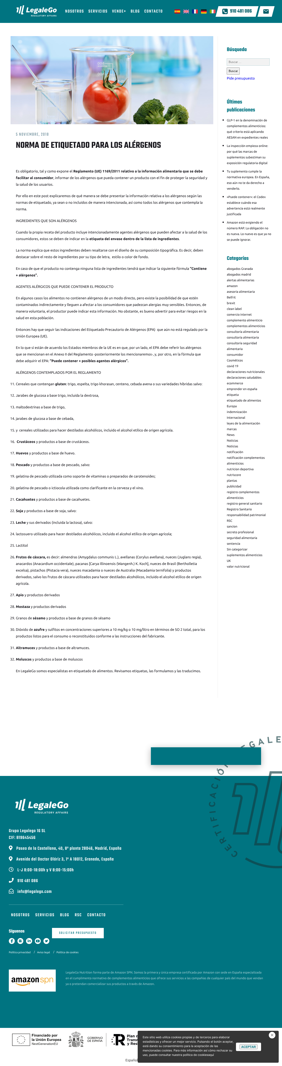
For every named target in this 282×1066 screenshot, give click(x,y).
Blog (135, 11)
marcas (232, 429)
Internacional (236, 417)
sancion (232, 526)
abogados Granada (240, 268)
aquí (211, 1055)
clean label (234, 309)
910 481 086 (241, 11)
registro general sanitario (244, 503)
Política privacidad (20, 952)
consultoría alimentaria (243, 331)
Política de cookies (67, 952)
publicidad (234, 486)
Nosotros (74, 11)
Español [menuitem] (131, 1060)
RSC (229, 520)
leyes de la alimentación (243, 423)
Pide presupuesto (241, 78)
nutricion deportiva (240, 469)
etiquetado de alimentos (93, 671)
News (230, 435)
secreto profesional (240, 532)
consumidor (235, 354)
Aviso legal (43, 952)
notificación (235, 452)
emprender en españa (242, 389)
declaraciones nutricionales (246, 372)
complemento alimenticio (244, 320)
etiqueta (233, 394)
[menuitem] (131, 1060)
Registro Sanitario (239, 509)
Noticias (232, 440)
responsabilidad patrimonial (246, 515)
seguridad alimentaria (242, 538)
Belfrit (231, 297)
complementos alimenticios (246, 326)
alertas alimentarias (240, 280)
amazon (232, 286)
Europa (232, 406)
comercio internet (239, 314)
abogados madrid (239, 274)
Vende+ (119, 11)
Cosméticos (235, 360)
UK (229, 561)
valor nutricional (238, 566)
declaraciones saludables (244, 377)
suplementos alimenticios (244, 555)
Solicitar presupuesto (77, 933)
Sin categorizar (237, 549)
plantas (232, 480)
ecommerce (235, 383)
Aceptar (248, 1047)
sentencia (233, 543)
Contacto (153, 11)
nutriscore (234, 475)
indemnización (237, 412)
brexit (231, 303)
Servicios (98, 11)
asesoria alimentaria (241, 291)
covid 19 (232, 366)
